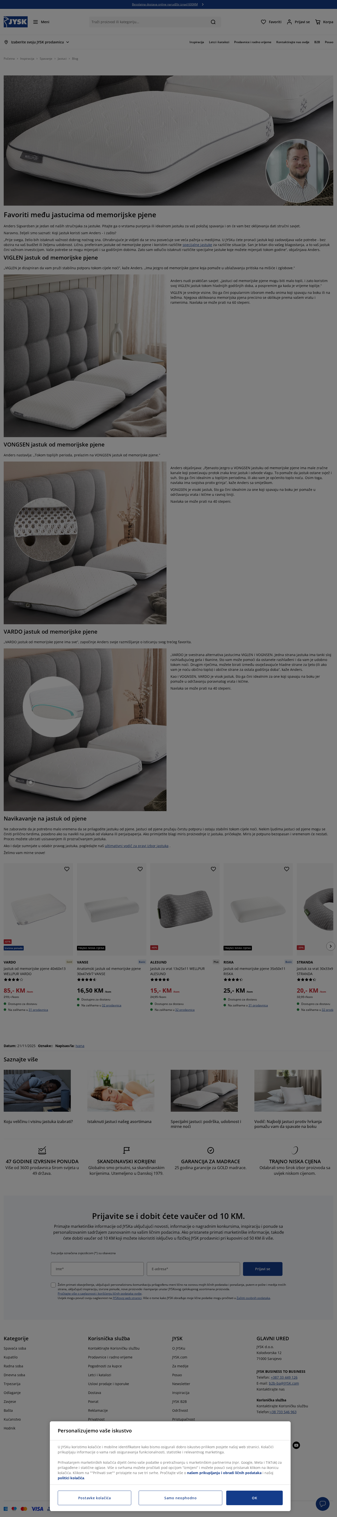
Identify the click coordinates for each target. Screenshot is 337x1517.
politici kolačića (71, 1478)
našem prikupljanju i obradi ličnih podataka (224, 1472)
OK (254, 1498)
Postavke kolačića (94, 1498)
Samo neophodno (180, 1498)
